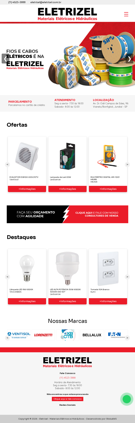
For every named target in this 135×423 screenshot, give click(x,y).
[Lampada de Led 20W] (67, 156)
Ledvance (55, 179)
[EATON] (116, 335)
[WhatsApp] (71, 409)
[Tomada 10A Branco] (108, 268)
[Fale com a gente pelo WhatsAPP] (127, 399)
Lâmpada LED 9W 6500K (21, 289)
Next (127, 164)
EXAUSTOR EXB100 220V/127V (24, 177)
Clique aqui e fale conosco (68, 399)
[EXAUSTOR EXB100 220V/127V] (27, 156)
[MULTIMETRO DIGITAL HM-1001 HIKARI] (108, 156)
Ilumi (93, 292)
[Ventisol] (19, 335)
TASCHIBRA (16, 292)
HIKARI (94, 182)
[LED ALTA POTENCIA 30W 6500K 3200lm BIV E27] (67, 268)
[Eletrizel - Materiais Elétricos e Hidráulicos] (67, 20)
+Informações (27, 188)
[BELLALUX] (92, 335)
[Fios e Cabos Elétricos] (67, 93)
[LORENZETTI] (43, 335)
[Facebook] (63, 409)
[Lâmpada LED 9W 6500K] (27, 268)
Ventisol (14, 179)
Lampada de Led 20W (60, 177)
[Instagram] (67, 409)
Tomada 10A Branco (100, 289)
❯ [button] (129, 58)
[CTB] (67, 335)
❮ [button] (5, 58)
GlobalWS (111, 419)
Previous (7, 164)
